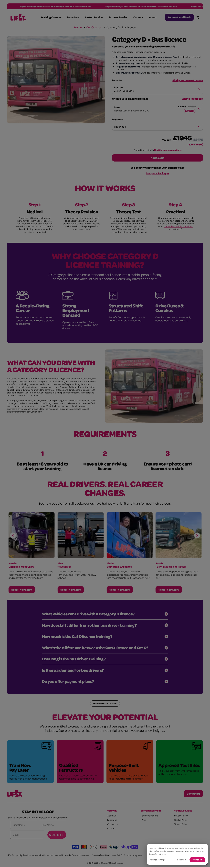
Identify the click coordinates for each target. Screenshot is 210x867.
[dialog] (177, 854)
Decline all (182, 859)
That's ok (197, 859)
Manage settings (157, 859)
